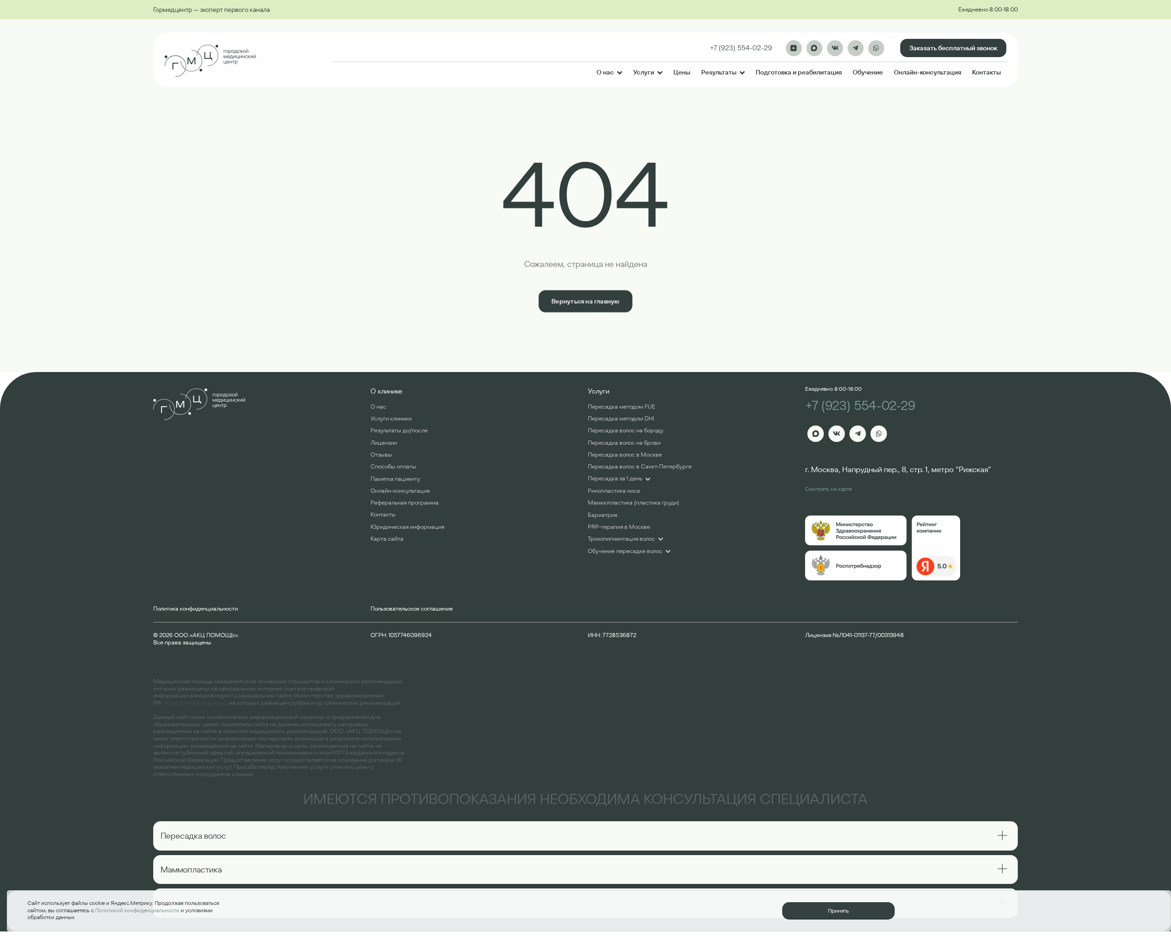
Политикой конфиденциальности (137, 910)
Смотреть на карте (828, 488)
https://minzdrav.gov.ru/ (194, 703)
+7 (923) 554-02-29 (860, 406)
